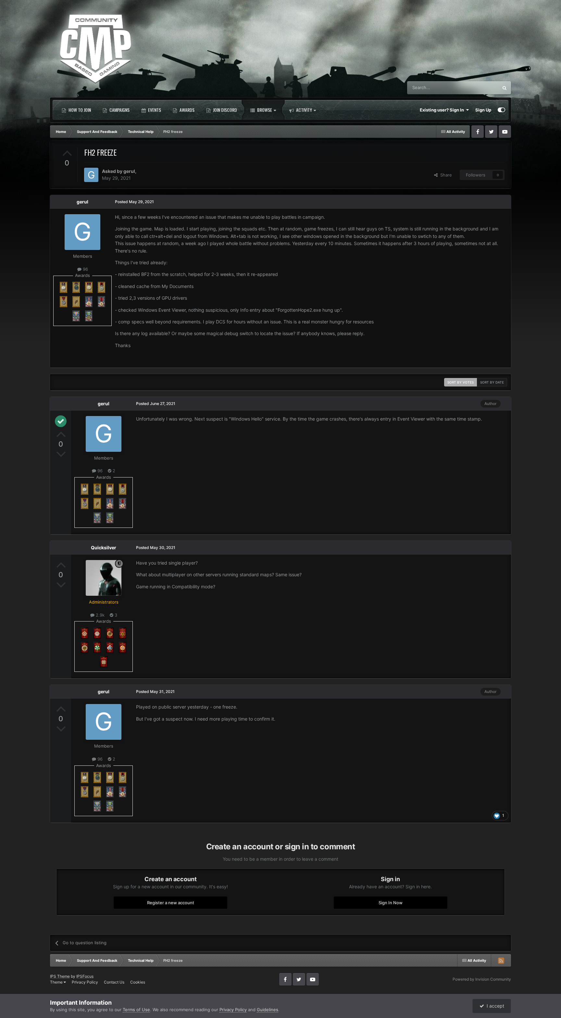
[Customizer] (501, 110)
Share (445, 174)
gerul (129, 171)
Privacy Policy (85, 982)
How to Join (79, 109)
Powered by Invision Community (482, 979)
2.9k (99, 615)
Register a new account (170, 902)
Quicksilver (103, 547)
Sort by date (492, 382)
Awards (186, 109)
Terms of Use (136, 1009)
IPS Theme (60, 976)
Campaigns (119, 109)
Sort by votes (460, 382)
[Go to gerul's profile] (91, 175)
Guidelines (267, 1009)
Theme (57, 982)
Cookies (137, 982)
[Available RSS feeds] (501, 960)
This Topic (479, 87)
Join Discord (224, 109)
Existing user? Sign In (443, 109)
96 (84, 269)
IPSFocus (85, 976)
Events (154, 109)
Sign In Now (391, 902)
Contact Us (114, 982)
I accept (494, 1006)
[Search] (504, 87)
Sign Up (483, 109)
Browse (264, 109)
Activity (303, 109)
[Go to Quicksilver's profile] (103, 578)
